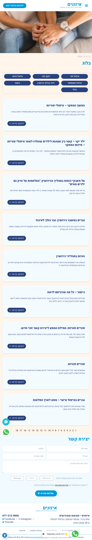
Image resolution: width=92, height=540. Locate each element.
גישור (17, 83)
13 (37, 430)
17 (21, 430)
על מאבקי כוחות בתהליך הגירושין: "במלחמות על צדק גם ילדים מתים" (49, 182)
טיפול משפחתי (75, 83)
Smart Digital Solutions (39, 537)
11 (45, 430)
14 (33, 430)
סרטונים (22, 530)
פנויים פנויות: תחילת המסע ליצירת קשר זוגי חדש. (52, 328)
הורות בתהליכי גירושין (70, 256)
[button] (86, 5)
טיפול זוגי (74, 76)
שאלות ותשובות (36, 530)
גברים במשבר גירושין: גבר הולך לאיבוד (60, 220)
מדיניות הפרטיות (61, 485)
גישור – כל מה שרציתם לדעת (66, 292)
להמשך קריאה (18, 123)
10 (49, 430)
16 (25, 430)
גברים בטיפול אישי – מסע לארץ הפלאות (59, 400)
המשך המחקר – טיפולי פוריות (65, 105)
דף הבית (87, 56)
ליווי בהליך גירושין (46, 83)
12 (41, 430)
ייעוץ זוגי (46, 76)
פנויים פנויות (76, 364)
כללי (74, 89)
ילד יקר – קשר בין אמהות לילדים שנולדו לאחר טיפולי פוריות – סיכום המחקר (46, 143)
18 (17, 430)
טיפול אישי (17, 76)
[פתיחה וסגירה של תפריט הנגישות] (5, 535)
